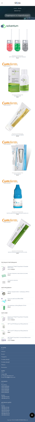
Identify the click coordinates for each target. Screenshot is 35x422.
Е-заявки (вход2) (5, 362)
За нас (3, 354)
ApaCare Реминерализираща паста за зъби (17, 252)
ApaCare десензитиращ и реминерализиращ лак (17, 213)
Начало (15, 8)
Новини (3, 364)
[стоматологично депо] (17, 3)
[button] (2, 3)
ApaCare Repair (17, 174)
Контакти (4, 367)
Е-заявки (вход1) (5, 359)
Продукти (4, 356)
